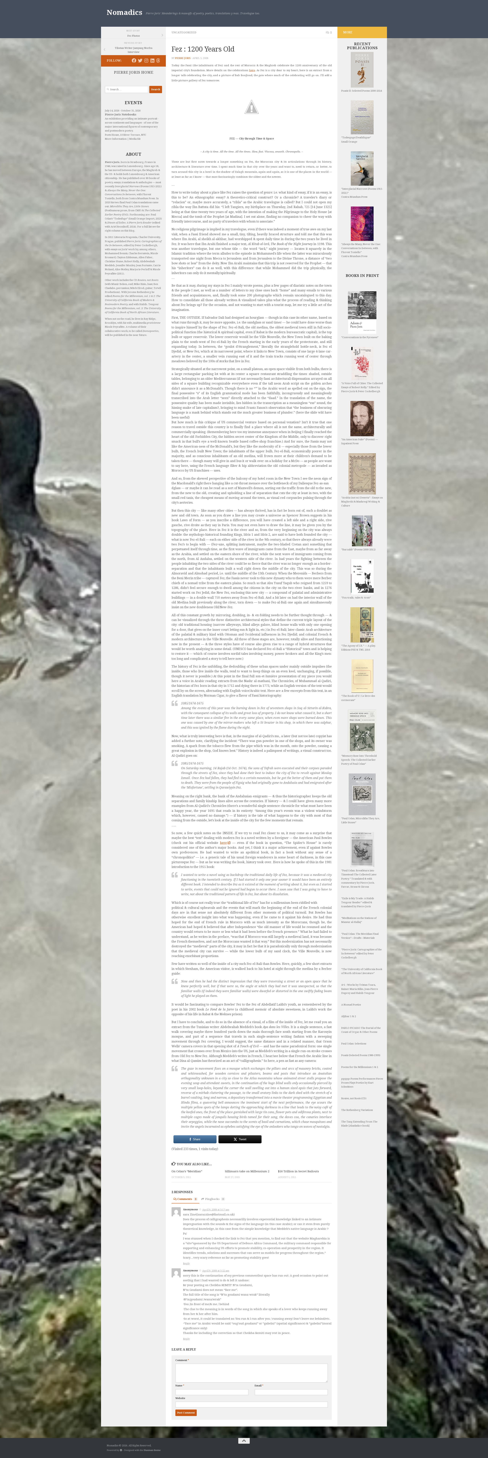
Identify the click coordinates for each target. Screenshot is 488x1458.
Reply (186, 1263)
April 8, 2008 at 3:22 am (215, 1270)
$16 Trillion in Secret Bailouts (298, 1171)
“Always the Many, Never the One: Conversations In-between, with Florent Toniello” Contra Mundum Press (361, 250)
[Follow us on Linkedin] (152, 60)
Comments (186, 1199)
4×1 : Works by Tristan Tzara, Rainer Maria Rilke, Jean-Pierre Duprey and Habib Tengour (359, 988)
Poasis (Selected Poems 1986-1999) (360, 1055)
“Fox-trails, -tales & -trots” (356, 597)
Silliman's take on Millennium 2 (247, 1171)
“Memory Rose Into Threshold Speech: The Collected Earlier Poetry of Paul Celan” (359, 759)
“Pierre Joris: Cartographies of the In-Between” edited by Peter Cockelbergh (361, 953)
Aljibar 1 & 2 (348, 1016)
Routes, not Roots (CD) (353, 1098)
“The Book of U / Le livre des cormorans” (358, 697)
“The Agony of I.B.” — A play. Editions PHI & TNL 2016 (358, 647)
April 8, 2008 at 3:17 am (215, 1209)
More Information (116, 138)
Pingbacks (214, 1199)
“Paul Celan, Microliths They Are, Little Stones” (360, 820)
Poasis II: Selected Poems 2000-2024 (361, 90)
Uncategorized (184, 32)
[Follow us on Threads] (158, 60)
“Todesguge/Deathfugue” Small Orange (356, 139)
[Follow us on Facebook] (134, 60)
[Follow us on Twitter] (140, 60)
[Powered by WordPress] (121, 1450)
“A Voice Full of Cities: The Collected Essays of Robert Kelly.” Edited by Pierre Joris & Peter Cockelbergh (362, 387)
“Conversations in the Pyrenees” (359, 337)
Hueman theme (152, 1450)
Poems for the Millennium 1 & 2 (359, 1067)
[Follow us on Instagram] (146, 60)
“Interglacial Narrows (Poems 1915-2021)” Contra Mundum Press (362, 192)
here (252, 70)
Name (179, 1385)
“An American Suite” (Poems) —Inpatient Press (359, 441)
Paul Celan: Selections (353, 1043)
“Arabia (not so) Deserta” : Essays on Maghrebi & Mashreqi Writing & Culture (362, 501)
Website (180, 1398)
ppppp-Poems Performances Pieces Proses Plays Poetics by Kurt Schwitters (362, 1082)
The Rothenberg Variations (357, 1110)
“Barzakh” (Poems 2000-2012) (358, 549)
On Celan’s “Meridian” (187, 1171)
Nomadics (124, 12)
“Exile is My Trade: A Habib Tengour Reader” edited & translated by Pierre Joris (357, 902)
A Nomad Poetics (351, 1004)
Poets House (112, 134)
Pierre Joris (183, 58)
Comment (182, 1360)
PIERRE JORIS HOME (133, 72)
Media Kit (134, 138)
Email (259, 1385)
